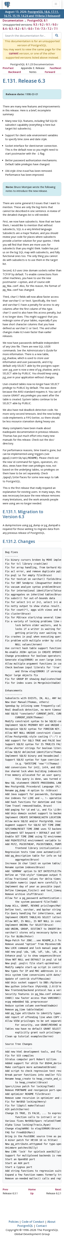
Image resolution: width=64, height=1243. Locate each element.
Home (32, 1189)
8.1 (24, 28)
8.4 (5, 28)
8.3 (11, 28)
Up (32, 1193)
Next (58, 68)
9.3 (35, 24)
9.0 (54, 24)
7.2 (49, 28)
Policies (14, 1221)
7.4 (37, 28)
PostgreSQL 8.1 (37, 20)
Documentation (13, 20)
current (13, 53)
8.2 (17, 28)
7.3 (43, 28)
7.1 (56, 28)
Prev (5, 68)
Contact (41, 1226)
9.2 (42, 24)
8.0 (30, 28)
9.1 (48, 24)
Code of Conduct (33, 1221)
